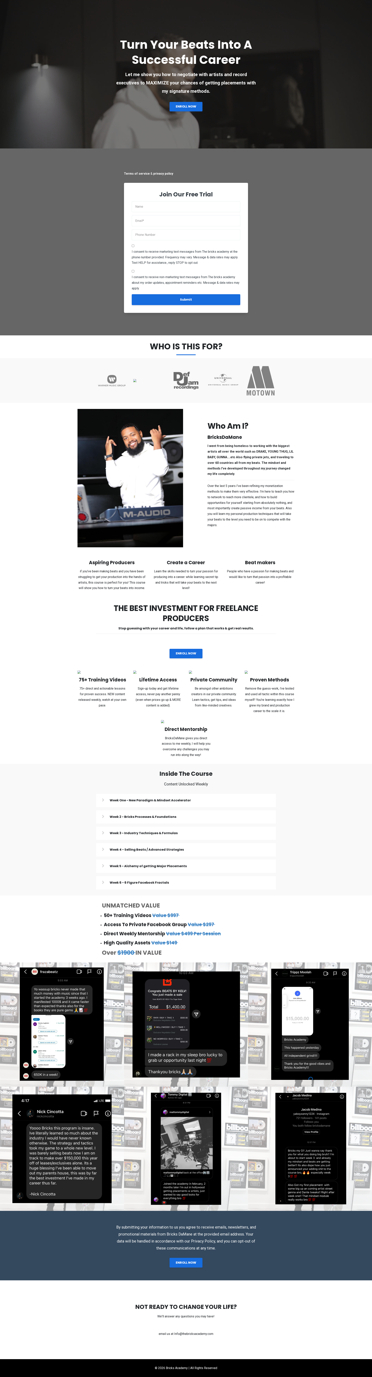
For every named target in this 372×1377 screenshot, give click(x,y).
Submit (186, 299)
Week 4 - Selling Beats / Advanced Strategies (147, 849)
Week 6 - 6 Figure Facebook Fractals (139, 882)
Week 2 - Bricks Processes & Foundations (143, 817)
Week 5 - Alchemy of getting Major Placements (148, 866)
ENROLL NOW (186, 106)
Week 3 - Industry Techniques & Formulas (144, 833)
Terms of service (137, 173)
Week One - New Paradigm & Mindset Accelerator (150, 800)
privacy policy (163, 173)
